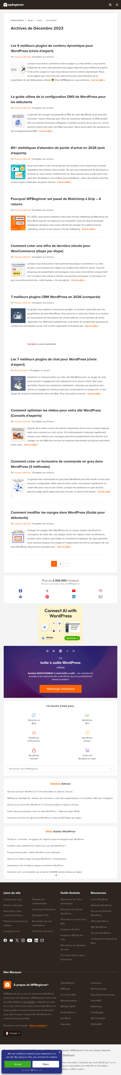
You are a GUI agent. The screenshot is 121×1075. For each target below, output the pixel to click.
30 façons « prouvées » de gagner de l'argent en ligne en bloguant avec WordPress (45, 839)
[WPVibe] (60, 625)
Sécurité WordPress (101, 933)
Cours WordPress (99, 899)
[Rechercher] (110, 5)
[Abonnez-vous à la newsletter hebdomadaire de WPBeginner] (100, 597)
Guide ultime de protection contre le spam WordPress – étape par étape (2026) (43, 811)
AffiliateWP (96, 1024)
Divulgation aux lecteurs (43, 56)
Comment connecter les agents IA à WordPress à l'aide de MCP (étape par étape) (44, 817)
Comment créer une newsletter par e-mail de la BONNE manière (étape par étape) (44, 872)
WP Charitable (98, 1018)
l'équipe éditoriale (22, 56)
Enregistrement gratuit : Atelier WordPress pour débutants (33, 852)
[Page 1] (56, 875)
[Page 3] (61, 875)
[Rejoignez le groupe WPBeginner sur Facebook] (20, 597)
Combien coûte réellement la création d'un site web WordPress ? (36, 845)
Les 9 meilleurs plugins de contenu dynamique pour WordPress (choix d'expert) (52, 48)
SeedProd (65, 1018)
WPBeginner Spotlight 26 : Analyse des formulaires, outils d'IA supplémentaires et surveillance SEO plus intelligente (60, 798)
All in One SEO (68, 994)
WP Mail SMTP (67, 1006)
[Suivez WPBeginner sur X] (47, 591)
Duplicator (96, 983)
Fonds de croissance (42, 931)
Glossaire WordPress (101, 905)
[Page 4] (64, 875)
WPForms (65, 989)
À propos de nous (13, 899)
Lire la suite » (98, 80)
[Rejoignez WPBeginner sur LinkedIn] (73, 597)
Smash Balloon (68, 1012)
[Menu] (117, 5)
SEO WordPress (99, 927)
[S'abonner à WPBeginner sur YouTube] (73, 591)
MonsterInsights (68, 1000)
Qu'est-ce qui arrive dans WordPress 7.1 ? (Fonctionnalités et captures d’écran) (42, 804)
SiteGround (68, 1055)
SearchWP (96, 1000)
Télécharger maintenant (61, 689)
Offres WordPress (99, 921)
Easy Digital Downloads (103, 994)
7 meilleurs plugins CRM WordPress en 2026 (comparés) (55, 296)
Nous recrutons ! (38, 1025)
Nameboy (65, 1024)
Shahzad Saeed (21, 370)
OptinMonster (67, 983)
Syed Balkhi (29, 1002)
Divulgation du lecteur (40, 370)
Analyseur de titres (70, 929)
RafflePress (96, 1006)
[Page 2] (59, 875)
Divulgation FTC (40, 915)
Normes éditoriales (13, 905)
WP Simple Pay (98, 989)
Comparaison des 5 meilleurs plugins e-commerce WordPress (35, 865)
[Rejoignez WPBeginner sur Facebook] (20, 591)
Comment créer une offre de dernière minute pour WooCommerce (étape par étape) (50, 248)
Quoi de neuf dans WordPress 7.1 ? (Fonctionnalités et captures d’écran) (39, 791)
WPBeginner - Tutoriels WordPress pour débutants (13, 5)
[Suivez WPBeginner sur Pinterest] (47, 597)
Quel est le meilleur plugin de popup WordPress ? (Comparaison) (36, 858)
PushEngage (97, 1012)
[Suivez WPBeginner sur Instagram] (100, 591)
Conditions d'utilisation (44, 909)
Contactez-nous (12, 931)
